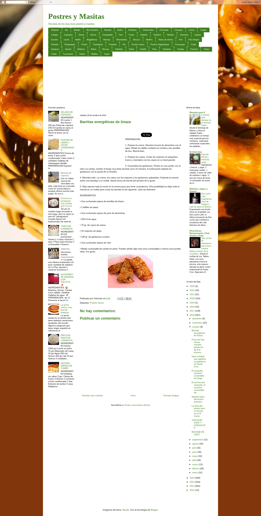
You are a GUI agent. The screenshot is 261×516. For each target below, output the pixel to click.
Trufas (54, 54)
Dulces (93, 35)
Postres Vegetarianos (159, 44)
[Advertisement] (130, 82)
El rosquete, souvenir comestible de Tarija (198, 374)
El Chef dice (196, 152)
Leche (66, 40)
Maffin (78, 40)
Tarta (154, 49)
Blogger (154, 510)
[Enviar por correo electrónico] (118, 298)
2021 (192, 294)
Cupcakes (68, 35)
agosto (195, 443)
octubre (196, 327)
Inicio (133, 395)
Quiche (68, 49)
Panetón (54, 44)
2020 (192, 298)
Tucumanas (68, 54)
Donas (81, 35)
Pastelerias (98, 44)
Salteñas (119, 49)
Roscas (105, 49)
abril (194, 460)
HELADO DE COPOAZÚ (67, 113)
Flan (121, 35)
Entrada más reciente (92, 395)
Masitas (106, 40)
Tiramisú (194, 49)
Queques (55, 49)
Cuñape (54, 35)
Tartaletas (167, 49)
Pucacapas (180, 44)
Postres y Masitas (76, 16)
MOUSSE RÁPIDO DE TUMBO (66, 366)
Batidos (77, 30)
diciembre (197, 318)
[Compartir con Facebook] (127, 298)
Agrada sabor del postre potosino (198, 399)
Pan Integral (193, 40)
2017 (192, 311)
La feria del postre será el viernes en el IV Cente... (198, 411)
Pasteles (113, 44)
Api (66, 30)
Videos (82, 54)
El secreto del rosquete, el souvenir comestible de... (198, 387)
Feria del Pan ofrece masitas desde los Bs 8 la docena (198, 346)
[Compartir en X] (124, 298)
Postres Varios (138, 44)
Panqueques (69, 44)
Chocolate (164, 30)
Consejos (178, 30)
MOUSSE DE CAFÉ (198, 433)
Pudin (193, 44)
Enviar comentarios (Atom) (137, 405)
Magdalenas (92, 40)
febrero (196, 468)
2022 (192, 290)
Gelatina (157, 35)
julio (194, 448)
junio (194, 452)
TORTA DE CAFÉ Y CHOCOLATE (199, 424)
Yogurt (107, 54)
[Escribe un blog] (121, 298)
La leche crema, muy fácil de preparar (66, 309)
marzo (195, 464)
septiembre (198, 439)
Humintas (184, 35)
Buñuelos (133, 30)
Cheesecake (148, 30)
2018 (192, 306)
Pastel (84, 44)
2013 (192, 486)
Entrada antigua (171, 395)
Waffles (94, 54)
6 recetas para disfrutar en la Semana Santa (206, 120)
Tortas (206, 49)
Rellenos (81, 49)
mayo (195, 456)
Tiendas (180, 49)
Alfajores (55, 30)
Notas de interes (166, 40)
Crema (191, 30)
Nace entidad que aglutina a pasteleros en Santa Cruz (199, 361)
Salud (131, 49)
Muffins (149, 40)
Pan (180, 40)
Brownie (107, 30)
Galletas (144, 35)
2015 (192, 478)
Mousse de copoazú (66, 174)
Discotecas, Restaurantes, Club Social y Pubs (199, 233)
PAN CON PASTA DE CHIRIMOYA (66, 338)
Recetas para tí (197, 112)
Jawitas (197, 35)
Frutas (131, 35)
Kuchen (54, 40)
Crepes (203, 30)
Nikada (125, 510)
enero (195, 472)
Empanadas (107, 35)
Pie (124, 44)
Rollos (93, 49)
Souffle (143, 49)
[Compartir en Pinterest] (130, 298)
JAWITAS (65, 249)
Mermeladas (121, 40)
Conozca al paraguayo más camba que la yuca (66, 202)
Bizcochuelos (92, 30)
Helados (170, 35)
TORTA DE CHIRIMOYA (66, 227)
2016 (192, 315)
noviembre (197, 322)
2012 (192, 490)
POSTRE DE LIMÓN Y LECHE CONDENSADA (67, 145)
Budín (119, 30)
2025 (192, 286)
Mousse (136, 40)
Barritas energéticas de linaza (198, 333)
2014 (192, 482)
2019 (192, 302)
